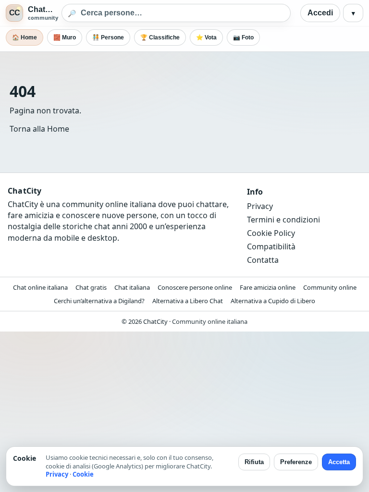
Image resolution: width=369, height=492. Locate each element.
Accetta (339, 462)
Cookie (83, 474)
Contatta (263, 260)
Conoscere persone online (195, 287)
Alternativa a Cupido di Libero (273, 300)
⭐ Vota (206, 37)
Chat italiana (132, 287)
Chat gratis (91, 287)
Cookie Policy (271, 233)
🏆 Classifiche (160, 37)
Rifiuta (254, 462)
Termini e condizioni (283, 219)
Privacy (260, 206)
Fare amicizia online (267, 287)
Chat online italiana (40, 287)
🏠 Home (24, 37)
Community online (330, 287)
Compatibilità (271, 246)
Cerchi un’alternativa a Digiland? (99, 300)
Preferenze (296, 462)
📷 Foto (243, 37)
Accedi (320, 13)
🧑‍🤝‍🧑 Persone (108, 37)
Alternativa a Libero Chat (187, 300)
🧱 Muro (64, 37)
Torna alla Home (39, 128)
